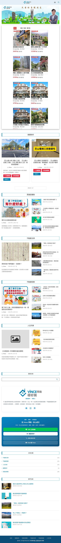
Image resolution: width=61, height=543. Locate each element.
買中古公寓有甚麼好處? (9, 220)
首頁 (11, 538)
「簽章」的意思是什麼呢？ (49, 243)
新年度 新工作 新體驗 (48, 330)
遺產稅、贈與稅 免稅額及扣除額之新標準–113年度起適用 (51, 314)
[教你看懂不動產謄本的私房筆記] (6, 525)
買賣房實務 (31, 471)
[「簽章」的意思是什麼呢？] (36, 245)
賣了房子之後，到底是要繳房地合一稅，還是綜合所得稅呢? (15, 308)
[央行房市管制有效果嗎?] (36, 220)
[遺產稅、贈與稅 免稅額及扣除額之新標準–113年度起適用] (36, 316)
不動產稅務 (31, 461)
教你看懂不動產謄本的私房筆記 (22, 522)
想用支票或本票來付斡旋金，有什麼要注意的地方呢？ (50, 252)
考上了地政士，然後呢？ (20, 513)
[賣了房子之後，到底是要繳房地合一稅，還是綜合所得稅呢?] (15, 295)
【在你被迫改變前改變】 (49, 339)
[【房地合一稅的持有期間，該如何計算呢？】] (36, 289)
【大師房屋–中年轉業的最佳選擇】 (13, 351)
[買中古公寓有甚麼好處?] (15, 208)
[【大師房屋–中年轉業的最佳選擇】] (15, 339)
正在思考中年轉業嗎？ (48, 348)
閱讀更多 (6, 179)
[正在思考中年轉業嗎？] (36, 351)
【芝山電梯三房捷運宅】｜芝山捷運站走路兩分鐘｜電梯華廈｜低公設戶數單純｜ (45, 162)
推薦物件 (31, 468)
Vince (10, 167)
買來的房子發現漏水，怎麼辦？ (12, 264)
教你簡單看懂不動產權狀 (20, 493)
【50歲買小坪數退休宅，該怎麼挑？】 (51, 209)
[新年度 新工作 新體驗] (36, 333)
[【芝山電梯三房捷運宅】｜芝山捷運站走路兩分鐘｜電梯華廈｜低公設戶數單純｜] (45, 148)
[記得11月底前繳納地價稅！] (36, 298)
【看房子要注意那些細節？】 (50, 199)
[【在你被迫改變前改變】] (36, 342)
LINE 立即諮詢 (31, 429)
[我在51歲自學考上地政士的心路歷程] (6, 486)
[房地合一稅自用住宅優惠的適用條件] (36, 307)
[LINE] (34, 408)
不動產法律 (31, 457)
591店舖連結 (7, 175)
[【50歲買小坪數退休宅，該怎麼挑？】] (36, 211)
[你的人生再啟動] (36, 359)
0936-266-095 (31, 438)
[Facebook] (26, 408)
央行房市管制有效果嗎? (49, 217)
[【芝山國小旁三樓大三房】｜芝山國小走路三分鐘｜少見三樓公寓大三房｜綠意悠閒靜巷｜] (15, 148)
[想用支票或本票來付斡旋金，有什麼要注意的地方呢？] (36, 254)
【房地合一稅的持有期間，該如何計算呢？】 (50, 287)
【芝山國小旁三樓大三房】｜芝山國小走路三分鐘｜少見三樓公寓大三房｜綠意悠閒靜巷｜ (15, 162)
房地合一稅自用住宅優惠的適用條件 (50, 305)
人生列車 (31, 464)
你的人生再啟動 (47, 357)
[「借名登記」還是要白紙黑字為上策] (36, 272)
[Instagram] (30, 408)
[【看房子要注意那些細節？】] (36, 202)
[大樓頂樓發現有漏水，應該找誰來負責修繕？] (36, 263)
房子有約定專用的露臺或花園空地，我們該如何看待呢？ (50, 226)
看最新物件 (32, 433)
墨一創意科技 (37, 540)
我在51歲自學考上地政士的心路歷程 (23, 484)
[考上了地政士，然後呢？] (6, 515)
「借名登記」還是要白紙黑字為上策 (50, 270)
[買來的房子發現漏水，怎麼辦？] (15, 251)
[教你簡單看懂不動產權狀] (6, 496)
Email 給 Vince (32, 442)
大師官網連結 (16, 175)
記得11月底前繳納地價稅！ (49, 295)
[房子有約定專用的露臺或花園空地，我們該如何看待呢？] (36, 228)
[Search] (58, 2)
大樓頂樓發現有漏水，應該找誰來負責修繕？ (50, 261)
